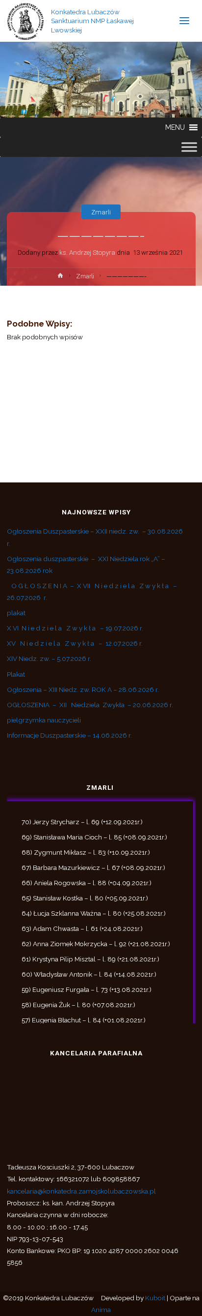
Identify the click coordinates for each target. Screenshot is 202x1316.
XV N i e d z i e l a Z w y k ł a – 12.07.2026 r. (75, 643)
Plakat (16, 674)
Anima (101, 1310)
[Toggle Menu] (189, 146)
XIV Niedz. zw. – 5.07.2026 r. (49, 658)
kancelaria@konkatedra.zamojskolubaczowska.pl (81, 1191)
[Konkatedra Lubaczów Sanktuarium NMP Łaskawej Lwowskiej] (26, 21)
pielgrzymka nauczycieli (44, 720)
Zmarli (101, 211)
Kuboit (155, 1298)
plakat (16, 613)
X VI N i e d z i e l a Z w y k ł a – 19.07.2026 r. (75, 628)
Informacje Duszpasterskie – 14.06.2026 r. (69, 735)
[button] (175, 127)
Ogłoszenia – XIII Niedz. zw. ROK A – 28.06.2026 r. (83, 689)
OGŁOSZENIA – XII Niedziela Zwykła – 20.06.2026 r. (90, 705)
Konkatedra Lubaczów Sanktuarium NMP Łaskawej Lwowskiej (92, 20)
